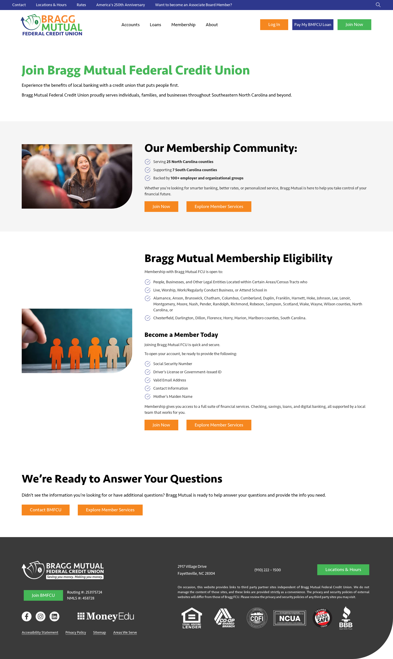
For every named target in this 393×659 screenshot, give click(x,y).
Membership (183, 24)
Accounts (130, 24)
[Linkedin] (54, 616)
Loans (155, 24)
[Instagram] (40, 616)
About (212, 24)
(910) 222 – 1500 (267, 570)
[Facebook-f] (27, 616)
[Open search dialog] (378, 5)
